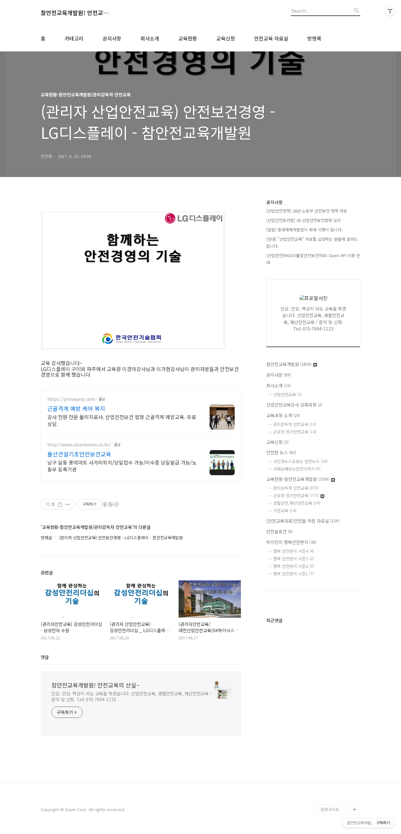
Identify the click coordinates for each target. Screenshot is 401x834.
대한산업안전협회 (336, 719)
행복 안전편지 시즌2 (293, 566)
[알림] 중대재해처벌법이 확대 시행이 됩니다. (304, 230)
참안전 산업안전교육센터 (340, 624)
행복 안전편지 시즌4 (293, 551)
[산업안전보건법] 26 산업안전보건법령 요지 (303, 220)
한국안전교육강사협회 (339, 749)
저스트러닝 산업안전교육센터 (340, 644)
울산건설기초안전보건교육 (79, 454)
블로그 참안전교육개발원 (340, 784)
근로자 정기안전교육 (294, 432)
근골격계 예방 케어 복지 (76, 408)
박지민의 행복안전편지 (291, 542)
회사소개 (149, 38)
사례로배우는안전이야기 (296, 469)
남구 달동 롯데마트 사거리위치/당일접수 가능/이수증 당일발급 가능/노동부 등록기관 (122, 466)
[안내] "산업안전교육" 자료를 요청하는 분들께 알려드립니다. (312, 242)
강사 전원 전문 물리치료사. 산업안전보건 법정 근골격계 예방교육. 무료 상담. (121, 420)
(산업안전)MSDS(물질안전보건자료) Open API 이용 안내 (313, 258)
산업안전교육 (287, 394)
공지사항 (111, 38)
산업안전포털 (332, 679)
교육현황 (187, 38)
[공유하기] (60, 504)
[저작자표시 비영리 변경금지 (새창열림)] (110, 504)
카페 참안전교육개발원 (340, 799)
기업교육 (284, 511)
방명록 (314, 38)
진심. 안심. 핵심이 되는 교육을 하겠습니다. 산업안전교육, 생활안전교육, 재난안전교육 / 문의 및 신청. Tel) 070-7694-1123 (131, 696)
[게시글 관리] (68, 504)
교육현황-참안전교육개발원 (297, 479)
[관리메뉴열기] (390, 11)
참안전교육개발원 (288, 364)
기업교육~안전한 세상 (339, 608)
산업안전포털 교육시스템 (340, 694)
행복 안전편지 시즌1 (293, 574)
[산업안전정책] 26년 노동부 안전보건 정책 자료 (306, 211)
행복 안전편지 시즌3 (293, 559)
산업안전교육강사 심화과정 (294, 404)
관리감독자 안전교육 (294, 424)
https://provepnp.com (71, 399)
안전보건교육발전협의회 (339, 764)
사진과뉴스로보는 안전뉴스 (300, 461)
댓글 (45, 657)
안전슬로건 (279, 531)
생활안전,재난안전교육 (296, 503)
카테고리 (74, 38)
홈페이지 (328, 598)
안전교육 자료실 (271, 38)
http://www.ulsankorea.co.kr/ (79, 444)
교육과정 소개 (283, 415)
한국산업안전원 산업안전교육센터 (340, 664)
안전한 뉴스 (281, 452)
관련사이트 (329, 809)
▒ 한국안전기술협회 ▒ (338, 734)
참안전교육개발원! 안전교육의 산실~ (75, 12)
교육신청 (225, 38)
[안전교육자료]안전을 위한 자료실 (302, 521)
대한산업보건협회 (336, 709)
